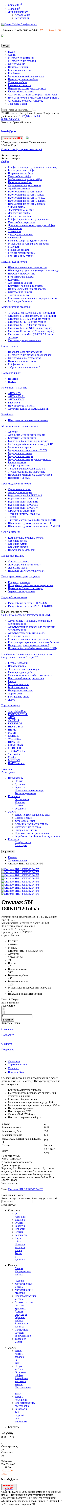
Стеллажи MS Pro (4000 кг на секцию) (30, 328)
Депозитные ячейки (19, 216)
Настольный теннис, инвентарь (26, 678)
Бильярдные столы (19, 696)
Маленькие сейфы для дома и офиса (28, 243)
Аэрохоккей (15, 693)
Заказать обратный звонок (16, 122)
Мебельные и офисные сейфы (25, 179)
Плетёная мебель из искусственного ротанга (33, 97)
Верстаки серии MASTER (23, 501)
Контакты (13, 839)
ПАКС (12, 381)
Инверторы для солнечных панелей (28, 645)
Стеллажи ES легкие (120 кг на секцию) (31, 331)
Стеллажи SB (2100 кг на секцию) (27, 321)
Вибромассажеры (18, 687)
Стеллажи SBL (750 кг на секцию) (27, 324)
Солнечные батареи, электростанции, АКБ (32, 94)
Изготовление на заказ (28, 826)
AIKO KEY (14, 393)
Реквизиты (21, 808)
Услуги (12, 811)
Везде (11, 51)
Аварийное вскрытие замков (31, 823)
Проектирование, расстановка (32, 833)
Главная (12, 857)
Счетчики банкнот (18, 561)
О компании (22, 799)
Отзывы (13, 1068)
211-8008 (31, 116)
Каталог (10, 158)
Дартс (11, 699)
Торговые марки (17, 103)
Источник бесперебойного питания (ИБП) (32, 648)
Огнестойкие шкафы (20, 291)
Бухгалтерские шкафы (21, 276)
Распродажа (8, 772)
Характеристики (17, 1064)
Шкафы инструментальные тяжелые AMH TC (34, 526)
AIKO (11, 717)
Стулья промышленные (21, 510)
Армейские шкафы (19, 188)
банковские (14, 231)
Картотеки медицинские (22, 437)
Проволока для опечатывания (25, 351)
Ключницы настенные (21, 70)
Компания (14, 796)
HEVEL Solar (15, 726)
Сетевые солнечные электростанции (29, 639)
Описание (14, 1061)
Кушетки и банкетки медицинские (28, 441)
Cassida (12, 757)
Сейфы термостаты (19, 465)
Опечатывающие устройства (24, 358)
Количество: (8, 1005)
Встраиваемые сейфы (20, 173)
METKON (14, 760)
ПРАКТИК (14, 741)
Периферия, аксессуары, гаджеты (27, 88)
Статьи (19, 805)
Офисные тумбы (17, 543)
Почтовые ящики (18, 67)
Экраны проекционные (21, 591)
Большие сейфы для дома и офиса (27, 240)
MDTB (12, 732)
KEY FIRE (14, 402)
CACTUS (13, 720)
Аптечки (13, 431)
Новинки (6, 769)
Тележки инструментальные (24, 513)
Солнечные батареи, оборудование (23, 1332)
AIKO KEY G (16, 399)
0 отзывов (12, 944)
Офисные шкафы (18, 546)
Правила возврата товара (29, 790)
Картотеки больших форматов (25, 285)
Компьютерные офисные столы (26, 537)
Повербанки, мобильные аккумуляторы (30, 585)
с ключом (13, 246)
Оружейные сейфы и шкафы (24, 185)
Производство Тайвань (21, 405)
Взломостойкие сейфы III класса (26, 197)
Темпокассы (15, 228)
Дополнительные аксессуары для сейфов (31, 225)
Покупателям (15, 777)
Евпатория (21, 845)
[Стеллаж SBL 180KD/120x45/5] (20, 869)
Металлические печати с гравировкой (30, 354)
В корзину (8, 1019)
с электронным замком (21, 255)
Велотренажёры (17, 666)
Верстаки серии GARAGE (23, 498)
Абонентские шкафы (20, 282)
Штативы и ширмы (19, 477)
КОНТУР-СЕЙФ (18, 714)
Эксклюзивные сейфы (21, 209)
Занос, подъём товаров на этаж (32, 814)
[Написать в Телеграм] (27, 138)
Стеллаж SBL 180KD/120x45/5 (25, 1189)
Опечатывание (16, 63)
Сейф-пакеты (15, 364)
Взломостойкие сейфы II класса (26, 194)
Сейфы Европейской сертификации (28, 219)
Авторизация (22, 14)
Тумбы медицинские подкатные (26, 471)
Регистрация (22, 18)
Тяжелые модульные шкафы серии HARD (32, 519)
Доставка (20, 784)
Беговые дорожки (18, 662)
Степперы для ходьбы (20, 672)
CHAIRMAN (15, 744)
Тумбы (12, 516)
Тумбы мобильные (18, 295)
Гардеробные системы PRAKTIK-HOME (31, 606)
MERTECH (14, 748)
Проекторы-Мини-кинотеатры (25, 588)
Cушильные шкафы (19, 489)
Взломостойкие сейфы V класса (26, 203)
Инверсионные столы (20, 690)
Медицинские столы (20, 453)
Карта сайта (18, 1240)
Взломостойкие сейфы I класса (26, 191)
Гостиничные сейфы (20, 182)
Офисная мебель (17, 82)
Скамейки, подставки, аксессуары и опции (32, 298)
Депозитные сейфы (19, 213)
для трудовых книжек (20, 234)
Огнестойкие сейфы (19, 176)
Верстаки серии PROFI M (23, 504)
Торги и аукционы (25, 793)
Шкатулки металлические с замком (28, 420)
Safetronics (14, 754)
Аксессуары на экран (20, 492)
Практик (13, 378)
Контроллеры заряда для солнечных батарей (33, 642)
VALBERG (14, 738)
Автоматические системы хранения (28, 408)
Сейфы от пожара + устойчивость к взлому (33, 167)
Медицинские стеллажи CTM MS (27, 450)
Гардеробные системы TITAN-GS (27, 603)
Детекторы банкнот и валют (24, 564)
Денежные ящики (18, 567)
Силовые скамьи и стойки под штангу (30, 675)
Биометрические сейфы (21, 170)
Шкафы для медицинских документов (30, 474)
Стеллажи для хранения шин (24, 340)
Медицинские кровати (21, 447)
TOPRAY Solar (16, 751)
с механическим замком (21, 252)
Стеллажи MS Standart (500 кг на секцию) (32, 315)
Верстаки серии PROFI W (23, 507)
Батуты (12, 681)
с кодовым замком (18, 249)
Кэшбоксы (14, 73)
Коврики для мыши (19, 582)
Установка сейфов (25, 820)
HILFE (12, 729)
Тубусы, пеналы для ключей (24, 367)
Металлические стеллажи (22, 60)
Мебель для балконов (20, 301)
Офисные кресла (17, 540)
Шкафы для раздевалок (21, 549)
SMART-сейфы (16, 206)
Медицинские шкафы (20, 456)
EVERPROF (15, 723)
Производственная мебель (23, 79)
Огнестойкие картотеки (21, 222)
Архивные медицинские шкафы (26, 434)
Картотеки (14, 279)
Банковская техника (19, 85)
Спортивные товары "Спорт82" (26, 100)
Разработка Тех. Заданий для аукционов (37, 836)
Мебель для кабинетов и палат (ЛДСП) (30, 444)
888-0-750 (10, 119)
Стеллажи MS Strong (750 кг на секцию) (31, 312)
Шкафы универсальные (21, 273)
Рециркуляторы (17, 462)
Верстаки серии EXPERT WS (25, 495)
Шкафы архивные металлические (27, 267)
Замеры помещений (26, 830)
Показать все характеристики (25, 993)
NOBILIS (13, 735)
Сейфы (12, 54)
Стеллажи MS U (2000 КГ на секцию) (29, 318)
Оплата (19, 781)
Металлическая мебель (21, 57)
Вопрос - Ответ (18, 1072)
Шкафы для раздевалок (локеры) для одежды (33, 270)
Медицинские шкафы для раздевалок (29, 459)
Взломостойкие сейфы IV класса (27, 200)
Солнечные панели (19, 636)
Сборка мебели (23, 817)
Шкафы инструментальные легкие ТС (30, 523)
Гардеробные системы (21, 91)
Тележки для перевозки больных (27, 468)
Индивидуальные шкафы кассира (27, 288)
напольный (14, 237)
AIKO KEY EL (16, 396)
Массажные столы (18, 684)
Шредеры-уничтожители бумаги (26, 570)
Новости (20, 802)
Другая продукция (21, 1313)
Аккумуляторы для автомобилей (26, 632)
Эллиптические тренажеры (23, 669)
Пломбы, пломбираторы (22, 361)
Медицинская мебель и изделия (26, 76)
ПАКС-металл (16, 763)
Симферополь (23, 842)
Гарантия (20, 787)
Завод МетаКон (17, 711)
